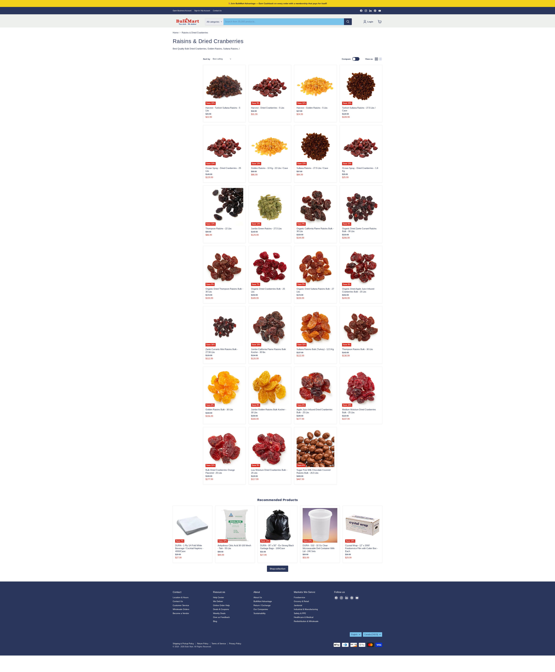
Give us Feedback (221, 617)
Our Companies (261, 609)
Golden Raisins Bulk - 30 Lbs (219, 409)
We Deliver (218, 601)
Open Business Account (182, 11)
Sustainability (260, 613)
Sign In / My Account (202, 11)
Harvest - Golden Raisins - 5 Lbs (312, 108)
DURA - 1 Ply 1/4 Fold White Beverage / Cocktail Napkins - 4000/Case (189, 548)
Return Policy (202, 644)
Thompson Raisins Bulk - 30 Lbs (357, 349)
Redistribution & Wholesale (306, 621)
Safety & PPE (300, 613)
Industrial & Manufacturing (306, 609)
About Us (258, 597)
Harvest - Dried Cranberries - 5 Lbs (267, 108)
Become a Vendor (181, 613)
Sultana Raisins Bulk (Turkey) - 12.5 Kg (315, 349)
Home (175, 32)
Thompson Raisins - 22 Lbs (219, 228)
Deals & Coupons (221, 609)
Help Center (218, 597)
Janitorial (298, 605)
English (354, 634)
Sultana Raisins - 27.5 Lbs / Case (312, 168)
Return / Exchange (262, 605)
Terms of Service (219, 644)
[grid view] (376, 59)
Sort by (206, 59)
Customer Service (181, 605)
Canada (371, 634)
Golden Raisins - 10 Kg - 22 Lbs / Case (269, 168)
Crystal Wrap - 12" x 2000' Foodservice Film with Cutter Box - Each (361, 548)
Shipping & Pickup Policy (183, 644)
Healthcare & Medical (303, 617)
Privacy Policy (235, 644)
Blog (215, 621)
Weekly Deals (219, 613)
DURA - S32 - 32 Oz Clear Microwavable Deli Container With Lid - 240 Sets (318, 548)
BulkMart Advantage (263, 601)
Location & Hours (180, 597)
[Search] (348, 21)
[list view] (380, 59)
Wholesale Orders (181, 609)
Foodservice (299, 597)
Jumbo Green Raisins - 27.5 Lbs (266, 228)
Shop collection (277, 568)
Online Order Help (221, 605)
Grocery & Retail (301, 601)
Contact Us (217, 11)
